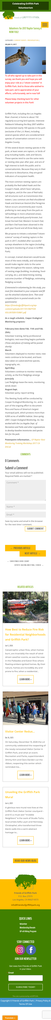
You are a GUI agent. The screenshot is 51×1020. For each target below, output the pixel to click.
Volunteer (23, 923)
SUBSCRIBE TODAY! (25, 987)
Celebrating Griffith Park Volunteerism (25, 5)
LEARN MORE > (25, 679)
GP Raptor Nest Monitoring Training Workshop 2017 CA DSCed (25, 443)
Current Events (20, 40)
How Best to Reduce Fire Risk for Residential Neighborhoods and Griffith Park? (25, 634)
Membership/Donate (27, 927)
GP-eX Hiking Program (28, 931)
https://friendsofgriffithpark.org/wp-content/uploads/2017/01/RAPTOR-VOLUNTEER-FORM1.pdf (21, 309)
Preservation (32, 40)
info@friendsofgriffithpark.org (25, 905)
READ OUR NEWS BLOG (25, 860)
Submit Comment (35, 528)
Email (11, 973)
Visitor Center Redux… (20, 731)
